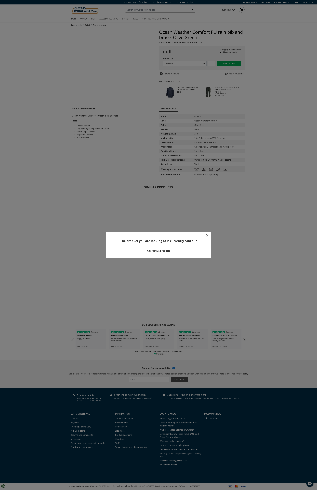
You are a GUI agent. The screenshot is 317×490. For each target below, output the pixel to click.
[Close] (207, 235)
